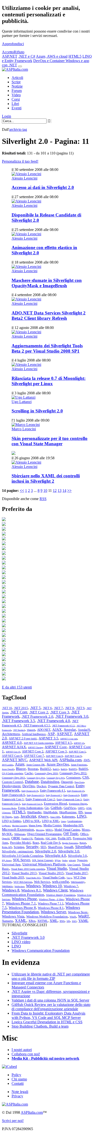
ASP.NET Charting (35, 747)
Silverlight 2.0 (45, 851)
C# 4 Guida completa (12, 773)
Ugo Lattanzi (22, 402)
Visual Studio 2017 (76, 873)
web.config (60, 882)
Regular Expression (70, 843)
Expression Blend (55, 803)
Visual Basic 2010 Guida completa (28, 869)
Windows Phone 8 (22, 908)
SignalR (68, 847)
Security (32, 847)
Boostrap (33, 769)
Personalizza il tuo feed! (20, 161)
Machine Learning (19, 826)
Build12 (45, 769)
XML (54, 921)
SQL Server (21, 860)
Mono (86, 829)
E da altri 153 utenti (17, 687)
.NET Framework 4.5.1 (36, 725)
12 (55, 490)
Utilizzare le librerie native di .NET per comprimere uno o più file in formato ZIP (51, 976)
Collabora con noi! (26, 1054)
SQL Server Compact (42, 860)
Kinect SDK (55, 817)
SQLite (57, 860)
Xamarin (7, 921)
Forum (17, 91)
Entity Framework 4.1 (52, 790)
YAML (83, 921)
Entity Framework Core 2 (40, 799)
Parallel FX (27, 838)
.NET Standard (19, 730)
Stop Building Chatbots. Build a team (40, 1026)
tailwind (72, 860)
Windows (33, 886)
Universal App (11, 864)
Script (16, 82)
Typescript (82, 860)
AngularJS (84, 729)
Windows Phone (24, 899)
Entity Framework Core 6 (32, 804)
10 (45, 490)
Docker (41, 786)
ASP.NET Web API (43, 760)
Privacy (17, 1096)
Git (47, 808)
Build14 (64, 769)
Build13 (56, 769)
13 (59, 490)
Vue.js (69, 878)
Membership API (73, 825)
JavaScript (28, 816)
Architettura (11, 734)
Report (83, 843)
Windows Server (53, 912)
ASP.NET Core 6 (12, 756)
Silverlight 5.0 (77, 855)
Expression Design (78, 803)
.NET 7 (58, 708)
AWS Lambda (7, 765)
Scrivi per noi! (13, 1121)
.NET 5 (35, 708)
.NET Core (18, 712)
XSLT (74, 921)
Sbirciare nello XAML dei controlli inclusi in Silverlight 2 (46, 478)
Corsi (16, 99)
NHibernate (19, 834)
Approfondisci (13, 44)
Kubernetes (68, 816)
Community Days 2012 (73, 773)
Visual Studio (57, 868)
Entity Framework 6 (13, 795)
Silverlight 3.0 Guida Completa (22, 855)
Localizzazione (74, 821)
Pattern (39, 838)
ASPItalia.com (70, 760)
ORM (15, 838)
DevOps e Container (49, 61)
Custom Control (12, 782)
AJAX (57, 729)
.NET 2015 (21, 708)
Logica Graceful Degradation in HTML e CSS (47, 1022)
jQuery (43, 816)
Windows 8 (10, 890)
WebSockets (19, 886)
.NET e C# (26, 56)
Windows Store (77, 912)
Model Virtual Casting (67, 829)
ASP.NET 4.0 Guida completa (38, 743)
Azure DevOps (58, 764)
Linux (63, 821)
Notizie (17, 86)
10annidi (31, 730)
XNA (62, 921)
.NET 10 (7, 708)
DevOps (28, 786)
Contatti (18, 1083)
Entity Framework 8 (71, 795)
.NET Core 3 (59, 712)
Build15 (73, 769)
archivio (18, 129)
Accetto (8, 52)
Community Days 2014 (36, 778)
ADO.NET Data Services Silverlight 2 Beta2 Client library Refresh (49, 315)
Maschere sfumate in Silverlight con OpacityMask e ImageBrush (47, 283)
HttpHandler (34, 812)
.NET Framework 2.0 (37, 716)
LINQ (81, 816)
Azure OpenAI (8, 769)
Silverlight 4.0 (55, 855)
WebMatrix (7, 886)
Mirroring (40, 830)
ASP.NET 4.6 (79, 743)
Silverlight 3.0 (68, 851)
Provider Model (20, 842)
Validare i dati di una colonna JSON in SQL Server (50, 1000)
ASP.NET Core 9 (73, 756)
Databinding (50, 782)
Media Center (52, 825)
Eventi (16, 108)
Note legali (20, 1092)
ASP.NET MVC (14, 760)
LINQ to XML (50, 821)
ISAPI (16, 817)
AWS (86, 760)
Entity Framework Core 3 (69, 799)
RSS (43, 499)
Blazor (21, 769)
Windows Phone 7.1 (21, 903)
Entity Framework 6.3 (35, 795)
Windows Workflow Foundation (47, 916)
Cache (29, 773)
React (36, 842)
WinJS (73, 916)
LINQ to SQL (31, 821)
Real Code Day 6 (50, 842)
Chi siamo (19, 1079)
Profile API (64, 838)
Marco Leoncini (24, 429)
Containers (73, 777)
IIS (80, 812)
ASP (51, 734)
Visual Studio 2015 (51, 873)
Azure (19, 764)
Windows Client (55, 890)
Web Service (42, 882)
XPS (68, 921)
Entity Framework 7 (53, 795)
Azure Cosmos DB (35, 764)
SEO (43, 847)
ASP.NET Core (56, 747)
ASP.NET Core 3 (56, 751)
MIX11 (49, 830)
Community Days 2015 (55, 778)
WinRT (83, 916)
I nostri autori (22, 1050)
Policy (16, 1075)
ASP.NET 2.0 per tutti (23, 738)
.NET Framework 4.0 (53, 721)
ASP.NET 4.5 (63, 743)
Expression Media (9, 808)
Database (32, 782)
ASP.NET (9, 56)
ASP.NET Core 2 (32, 751)
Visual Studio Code (53, 877)
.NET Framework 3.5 (18, 721)
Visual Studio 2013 (24, 873)
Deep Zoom (79, 782)
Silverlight (83, 847)
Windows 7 (71, 886)
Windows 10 (52, 886)
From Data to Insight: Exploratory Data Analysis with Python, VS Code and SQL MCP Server (48, 1015)
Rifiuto (19, 52)
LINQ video (21, 942)
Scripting (19, 847)
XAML (21, 921)
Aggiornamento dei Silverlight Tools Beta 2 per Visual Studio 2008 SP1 (47, 348)
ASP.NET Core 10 (13, 752)
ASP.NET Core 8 (54, 756)
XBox (31, 921)
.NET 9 (80, 708)
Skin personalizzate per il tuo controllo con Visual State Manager (49, 441)
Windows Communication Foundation (41, 950)
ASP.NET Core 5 (77, 751)
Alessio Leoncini (24, 178)
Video (16, 95)
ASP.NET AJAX (14, 747)
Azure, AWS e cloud (51, 56)
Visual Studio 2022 (33, 878)
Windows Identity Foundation (60, 895)
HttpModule (50, 812)
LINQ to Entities (11, 821)
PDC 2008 (51, 838)
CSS (85, 777)
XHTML (42, 921)
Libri (15, 104)
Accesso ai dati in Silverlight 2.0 (43, 187)
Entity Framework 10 (29, 791)
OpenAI (5, 838)
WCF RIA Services (22, 882)
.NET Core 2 (38, 712)
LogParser (6, 826)
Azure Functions (79, 764)
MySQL (7, 834)
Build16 (83, 769)
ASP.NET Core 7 (34, 756)
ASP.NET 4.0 (12, 743)
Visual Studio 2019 (13, 877)
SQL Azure (6, 860)
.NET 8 (69, 708)
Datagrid (67, 782)
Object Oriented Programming (44, 834)
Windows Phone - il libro (51, 899)
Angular (70, 729)
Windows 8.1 (31, 890)
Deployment (11, 786)
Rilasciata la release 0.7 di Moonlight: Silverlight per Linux (49, 381)
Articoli (17, 78)
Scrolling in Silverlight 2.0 (37, 410)
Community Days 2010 (46, 773)
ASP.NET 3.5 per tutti (68, 739)
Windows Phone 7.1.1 (50, 903)
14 (64, 490)
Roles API (7, 847)
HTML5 (74, 56)
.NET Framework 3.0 (71, 716)
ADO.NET (43, 729)
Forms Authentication (30, 808)
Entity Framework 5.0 (75, 791)
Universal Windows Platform (44, 864)
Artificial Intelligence (34, 734)
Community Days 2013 (13, 777)
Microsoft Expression (18, 829)
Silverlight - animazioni (17, 851)
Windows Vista (13, 916)
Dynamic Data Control (61, 786)
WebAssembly (78, 882)
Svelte (64, 860)
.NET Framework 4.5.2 (63, 725)
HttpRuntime (67, 812)
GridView (70, 808)
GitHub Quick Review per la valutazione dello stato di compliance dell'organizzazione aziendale (51, 1007)
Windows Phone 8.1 (51, 908)
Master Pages (35, 825)
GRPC (81, 808)
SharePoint (55, 847)
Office (84, 834)
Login (6, 116)
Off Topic (70, 834)
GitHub (56, 808)
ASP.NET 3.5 (48, 738)
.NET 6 (47, 708)
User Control (73, 864)
